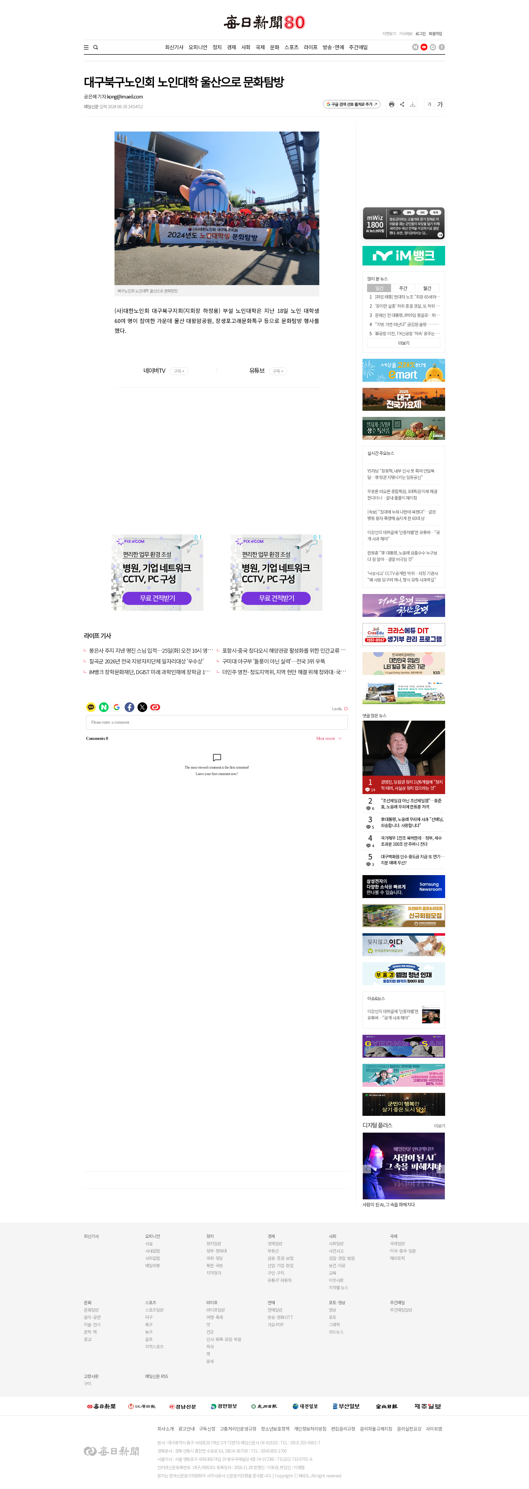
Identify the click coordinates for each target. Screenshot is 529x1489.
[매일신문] (101, 1406)
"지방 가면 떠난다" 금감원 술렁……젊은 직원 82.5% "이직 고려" (428, 324)
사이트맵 (434, 1428)
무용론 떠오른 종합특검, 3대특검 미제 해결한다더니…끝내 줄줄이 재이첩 (402, 494)
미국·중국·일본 (403, 1251)
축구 (148, 1324)
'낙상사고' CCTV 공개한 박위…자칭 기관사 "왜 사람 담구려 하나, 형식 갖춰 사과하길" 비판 (402, 579)
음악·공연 (92, 1317)
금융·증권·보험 (280, 1258)
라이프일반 (215, 1310)
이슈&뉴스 (376, 998)
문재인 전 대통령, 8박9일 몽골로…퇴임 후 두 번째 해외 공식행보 (428, 315)
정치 (217, 47)
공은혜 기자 (95, 96)
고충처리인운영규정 (238, 1428)
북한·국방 (214, 1265)
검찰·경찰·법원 (342, 1258)
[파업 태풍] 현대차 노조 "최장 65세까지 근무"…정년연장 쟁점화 (427, 297)
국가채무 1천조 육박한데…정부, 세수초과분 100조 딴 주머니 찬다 (411, 841)
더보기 (439, 1126)
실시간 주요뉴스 (380, 453)
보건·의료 (337, 1265)
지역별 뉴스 (338, 1287)
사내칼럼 (152, 1251)
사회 (245, 47)
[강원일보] (142, 1406)
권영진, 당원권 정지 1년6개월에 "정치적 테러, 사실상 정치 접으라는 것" (412, 785)
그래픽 (334, 1324)
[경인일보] (224, 1406)
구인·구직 (276, 1273)
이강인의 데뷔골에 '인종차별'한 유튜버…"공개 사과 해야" (392, 1014)
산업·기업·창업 (280, 1265)
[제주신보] (428, 1406)
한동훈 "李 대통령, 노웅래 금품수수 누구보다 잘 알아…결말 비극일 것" (402, 556)
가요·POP (275, 1324)
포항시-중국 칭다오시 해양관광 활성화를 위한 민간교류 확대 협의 (291, 650)
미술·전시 (92, 1324)
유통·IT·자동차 (279, 1280)
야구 (148, 1317)
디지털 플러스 (377, 1125)
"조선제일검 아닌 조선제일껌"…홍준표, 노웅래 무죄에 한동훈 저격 (411, 803)
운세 (210, 1361)
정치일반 (213, 1243)
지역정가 (213, 1273)
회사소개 (165, 1428)
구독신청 (207, 1428)
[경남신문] (183, 1406)
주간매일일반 (401, 1310)
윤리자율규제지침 (376, 1428)
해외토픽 (397, 1258)
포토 (332, 1317)
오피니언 (198, 47)
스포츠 (291, 47)
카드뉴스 (336, 1332)
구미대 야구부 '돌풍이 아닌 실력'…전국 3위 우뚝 (273, 661)
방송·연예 (333, 47)
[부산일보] (346, 1406)
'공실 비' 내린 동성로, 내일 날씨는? (392, 1204)
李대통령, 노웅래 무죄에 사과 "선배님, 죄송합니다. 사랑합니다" (412, 822)
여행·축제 (214, 1317)
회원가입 (435, 33)
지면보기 (389, 33)
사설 (148, 1243)
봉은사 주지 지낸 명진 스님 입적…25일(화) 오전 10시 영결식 (153, 650)
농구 (148, 1332)
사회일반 (336, 1243)
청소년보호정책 (275, 1428)
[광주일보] (264, 1406)
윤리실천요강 (409, 1428)
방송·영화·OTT (280, 1317)
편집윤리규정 (343, 1428)
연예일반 (275, 1310)
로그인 (420, 33)
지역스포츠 (154, 1346)
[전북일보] (387, 1406)
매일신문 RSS (156, 1376)
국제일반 (397, 1243)
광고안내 (186, 1428)
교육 (332, 1273)
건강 (210, 1332)
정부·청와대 (216, 1251)
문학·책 (90, 1332)
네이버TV (163, 370)
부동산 (273, 1251)
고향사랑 (91, 1376)
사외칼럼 (152, 1258)
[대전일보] (305, 1406)
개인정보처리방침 (310, 1428)
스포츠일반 (154, 1310)
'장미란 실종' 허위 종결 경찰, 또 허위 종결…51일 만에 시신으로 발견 (431, 306)
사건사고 (336, 1251)
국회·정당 (214, 1258)
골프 (148, 1339)
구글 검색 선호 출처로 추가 (352, 104)
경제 (231, 47)
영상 (332, 1310)
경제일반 (275, 1243)
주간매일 (358, 47)
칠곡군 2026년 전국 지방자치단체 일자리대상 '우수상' (146, 661)
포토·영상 (337, 1302)
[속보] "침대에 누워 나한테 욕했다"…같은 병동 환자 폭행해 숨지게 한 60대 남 (401, 515)
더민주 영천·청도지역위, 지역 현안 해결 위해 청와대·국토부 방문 (291, 672)
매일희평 (152, 1265)
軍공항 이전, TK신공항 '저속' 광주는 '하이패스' (413, 333)
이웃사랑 (336, 1280)
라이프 (310, 47)
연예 (271, 1302)
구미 (87, 1383)
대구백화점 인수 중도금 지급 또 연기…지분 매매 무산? (412, 859)
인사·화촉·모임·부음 (223, 1339)
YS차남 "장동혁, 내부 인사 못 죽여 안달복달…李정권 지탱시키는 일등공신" (400, 474)
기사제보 (405, 33)
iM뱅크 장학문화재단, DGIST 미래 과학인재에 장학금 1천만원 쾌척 (159, 672)
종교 (87, 1339)
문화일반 (91, 1310)
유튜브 (266, 370)
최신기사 (174, 47)
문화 (274, 47)
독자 (210, 1346)
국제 (260, 47)
